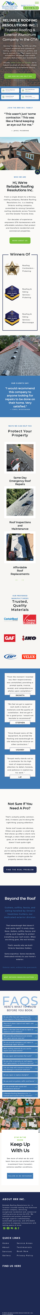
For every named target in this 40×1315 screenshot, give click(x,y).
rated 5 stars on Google (21, 62)
